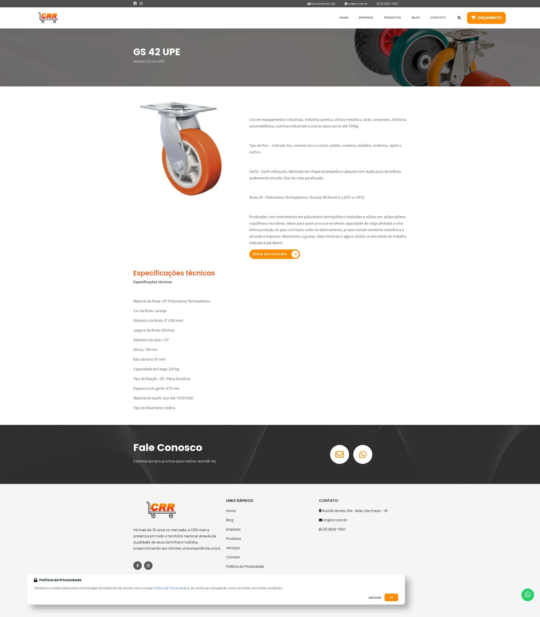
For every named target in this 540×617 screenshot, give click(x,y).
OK (391, 597)
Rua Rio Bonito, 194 (322, 3)
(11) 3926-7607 (388, 3)
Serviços (233, 548)
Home (343, 17)
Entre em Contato (270, 254)
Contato (438, 17)
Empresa (366, 17)
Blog (416, 17)
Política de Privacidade (245, 566)
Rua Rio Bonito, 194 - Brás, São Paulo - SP (354, 510)
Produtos (392, 17)
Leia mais (375, 597)
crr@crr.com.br (357, 3)
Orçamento (490, 17)
